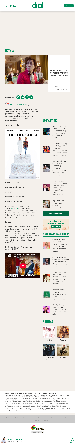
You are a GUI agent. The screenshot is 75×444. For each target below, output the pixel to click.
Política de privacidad (55, 417)
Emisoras (25, 417)
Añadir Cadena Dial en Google (18, 104)
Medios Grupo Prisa (37, 432)
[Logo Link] (37, 5)
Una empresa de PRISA (37, 427)
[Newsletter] (15, 5)
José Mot (14, 208)
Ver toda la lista (56, 213)
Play (71, 440)
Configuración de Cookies (41, 420)
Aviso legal (33, 417)
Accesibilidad (43, 417)
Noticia (9, 50)
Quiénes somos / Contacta (13, 417)
